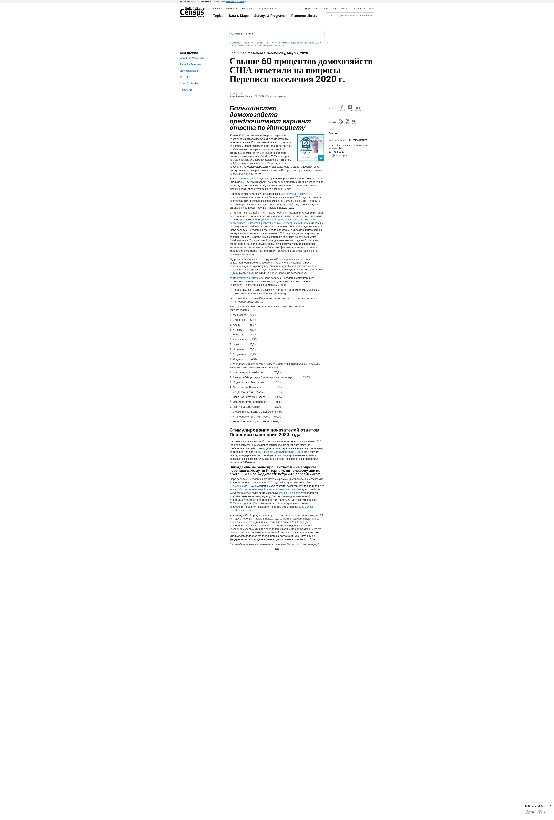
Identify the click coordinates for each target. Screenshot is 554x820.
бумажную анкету (289, 492)
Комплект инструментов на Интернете (284, 451)
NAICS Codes (321, 9)
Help (371, 9)
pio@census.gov (338, 155)
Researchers (232, 9)
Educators (247, 9)
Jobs (334, 9)
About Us (345, 9)
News (307, 9)
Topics (218, 16)
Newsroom (249, 43)
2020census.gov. (239, 503)
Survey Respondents (266, 9)
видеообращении (250, 178)
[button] (277, 34)
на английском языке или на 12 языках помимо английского (265, 489)
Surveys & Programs (270, 16)
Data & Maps (238, 16)
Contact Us (359, 9)
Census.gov (237, 43)
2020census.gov (239, 485)
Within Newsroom (189, 52)
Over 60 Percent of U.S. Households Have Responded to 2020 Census (299, 43)
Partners (217, 9)
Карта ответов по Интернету (246, 277)
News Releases (262, 43)
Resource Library (304, 16)
